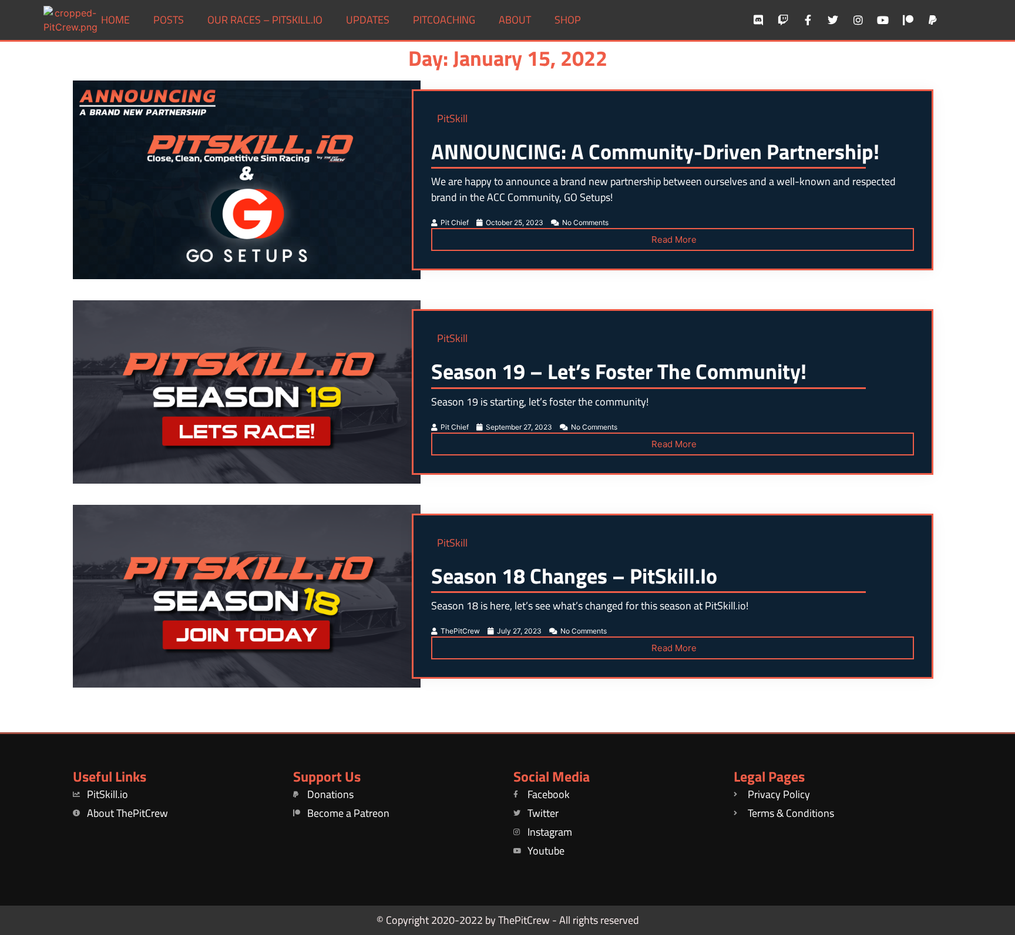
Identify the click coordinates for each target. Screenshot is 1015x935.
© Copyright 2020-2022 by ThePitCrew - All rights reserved (508, 920)
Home (115, 20)
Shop (567, 20)
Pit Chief (455, 222)
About (515, 20)
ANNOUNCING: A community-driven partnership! (655, 151)
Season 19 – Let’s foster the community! (618, 371)
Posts (168, 20)
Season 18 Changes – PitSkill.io (574, 575)
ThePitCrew (460, 630)
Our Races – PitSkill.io (264, 20)
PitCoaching (444, 20)
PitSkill (452, 118)
